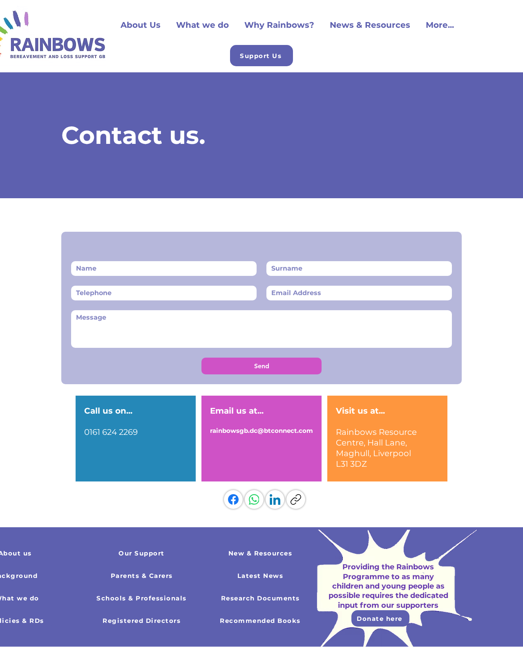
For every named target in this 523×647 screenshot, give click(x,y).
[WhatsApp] (254, 499)
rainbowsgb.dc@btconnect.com (261, 430)
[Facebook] (233, 499)
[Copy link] (295, 499)
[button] (261, 55)
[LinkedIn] (275, 499)
